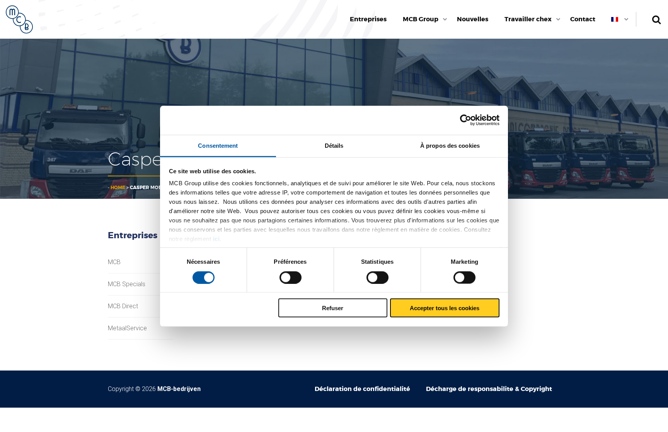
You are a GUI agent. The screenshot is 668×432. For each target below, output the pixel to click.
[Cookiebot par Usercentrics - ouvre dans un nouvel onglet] (465, 120)
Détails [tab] (334, 145)
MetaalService (127, 328)
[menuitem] (368, 19)
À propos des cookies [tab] (450, 145)
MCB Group (420, 19)
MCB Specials (126, 284)
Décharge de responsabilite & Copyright (489, 389)
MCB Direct (123, 306)
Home (118, 187)
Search (656, 19)
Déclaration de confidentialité (362, 389)
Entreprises (368, 19)
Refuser (332, 308)
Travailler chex (528, 19)
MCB (114, 262)
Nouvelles (472, 19)
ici (216, 239)
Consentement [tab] (218, 145)
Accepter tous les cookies (444, 308)
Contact (582, 19)
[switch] (290, 277)
